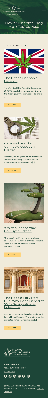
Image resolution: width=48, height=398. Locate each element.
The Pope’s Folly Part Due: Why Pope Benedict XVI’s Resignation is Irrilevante (24, 302)
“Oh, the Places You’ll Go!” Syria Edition (20, 229)
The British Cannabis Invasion (20, 79)
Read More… (12, 105)
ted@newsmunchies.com (15, 368)
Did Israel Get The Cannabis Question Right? (19, 146)
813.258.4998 (9, 372)
